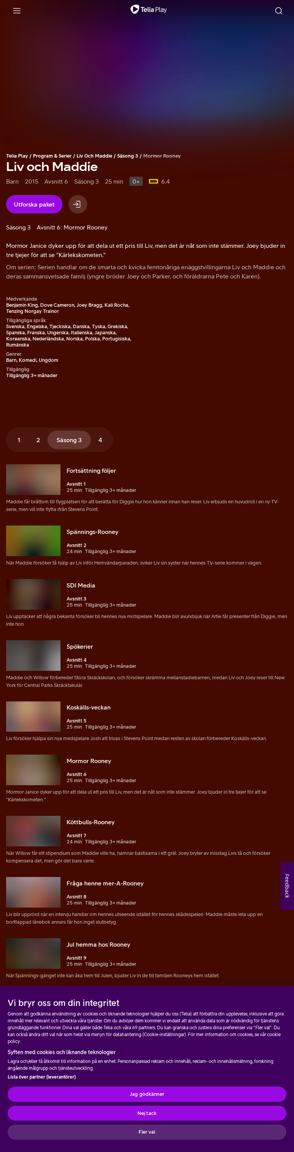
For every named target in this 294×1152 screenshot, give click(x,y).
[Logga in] (78, 204)
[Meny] (16, 10)
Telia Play (17, 156)
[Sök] (279, 11)
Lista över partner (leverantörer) (42, 1077)
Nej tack (147, 1113)
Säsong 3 (127, 156)
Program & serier (52, 156)
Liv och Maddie (94, 156)
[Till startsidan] (148, 11)
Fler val (147, 1132)
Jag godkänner (147, 1094)
